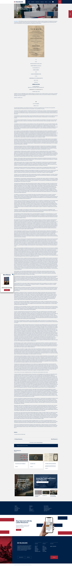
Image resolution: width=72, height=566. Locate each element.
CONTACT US (28, 557)
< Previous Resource (18, 439)
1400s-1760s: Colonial (46, 507)
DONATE (54, 557)
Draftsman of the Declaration (23, 480)
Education (36, 548)
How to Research (16, 507)
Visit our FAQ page (39, 442)
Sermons (30, 507)
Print (17, 13)
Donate (70, 14)
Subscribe (18, 529)
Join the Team (45, 548)
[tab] (52, 489)
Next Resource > (54, 439)
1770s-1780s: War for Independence (48, 508)
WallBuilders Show (37, 551)
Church (36, 547)
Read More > (16, 466)
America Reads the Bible (17, 508)
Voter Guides (44, 551)
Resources (36, 550)
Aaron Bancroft (16, 21)
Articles (30, 508)
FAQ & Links (44, 547)
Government (36, 549)
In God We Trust (44, 495)
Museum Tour (44, 549)
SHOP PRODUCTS (21, 557)
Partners (44, 550)
